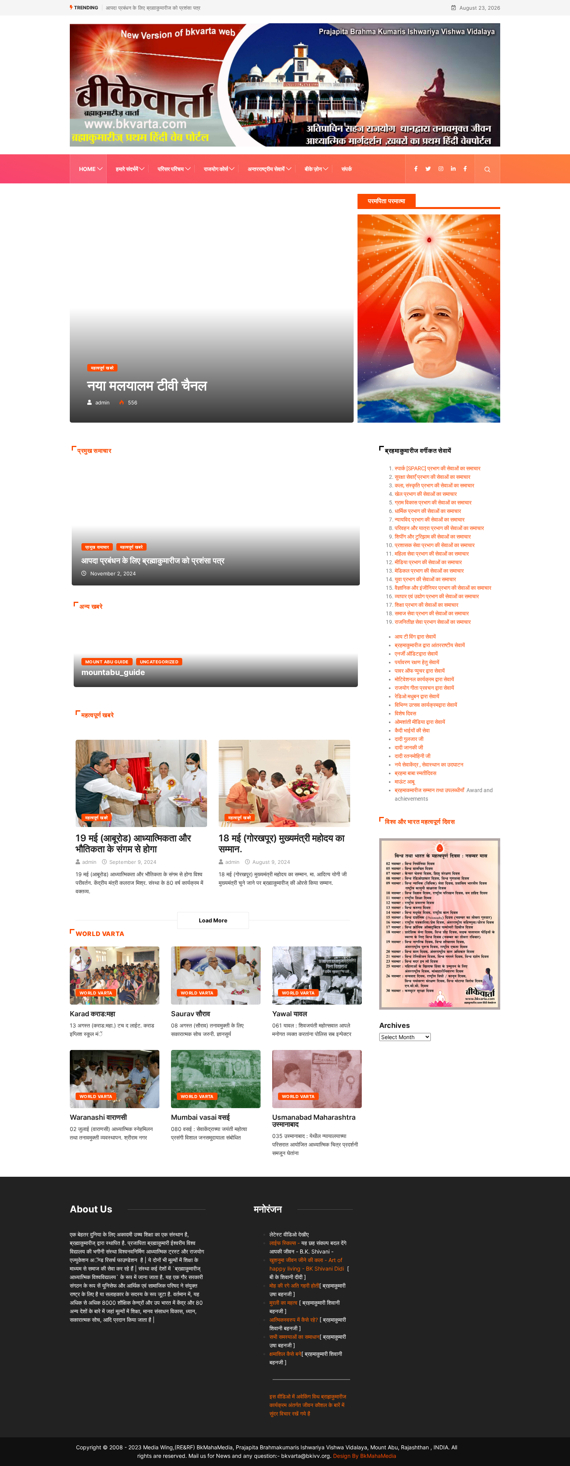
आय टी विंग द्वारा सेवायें (415, 637)
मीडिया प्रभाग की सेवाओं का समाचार (428, 562)
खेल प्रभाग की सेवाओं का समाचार (426, 494)
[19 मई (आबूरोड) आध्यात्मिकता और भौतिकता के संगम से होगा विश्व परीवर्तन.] (141, 782)
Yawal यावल (289, 1014)
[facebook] (416, 168)
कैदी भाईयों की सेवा (412, 730)
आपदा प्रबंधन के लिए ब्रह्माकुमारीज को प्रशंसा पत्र (216, 525)
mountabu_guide (134, 8)
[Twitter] (428, 168)
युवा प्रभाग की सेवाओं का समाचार (425, 579)
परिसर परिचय (171, 169)
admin (102, 402)
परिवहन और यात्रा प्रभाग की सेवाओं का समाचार (439, 528)
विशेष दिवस (405, 713)
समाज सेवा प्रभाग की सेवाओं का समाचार (432, 613)
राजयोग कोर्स (216, 169)
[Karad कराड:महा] (114, 975)
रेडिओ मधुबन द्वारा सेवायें (417, 696)
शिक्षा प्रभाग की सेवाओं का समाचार (426, 605)
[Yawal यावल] (317, 975)
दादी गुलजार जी (409, 739)
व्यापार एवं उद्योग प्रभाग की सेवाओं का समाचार (437, 596)
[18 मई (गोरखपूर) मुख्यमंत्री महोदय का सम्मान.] (284, 782)
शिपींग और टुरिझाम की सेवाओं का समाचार (433, 537)
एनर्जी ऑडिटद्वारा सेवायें (416, 654)
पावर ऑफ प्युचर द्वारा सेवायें (420, 671)
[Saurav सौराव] (216, 975)
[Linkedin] (453, 168)
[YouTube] (465, 168)
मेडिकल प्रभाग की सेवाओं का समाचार (429, 571)
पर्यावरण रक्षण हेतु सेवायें (417, 662)
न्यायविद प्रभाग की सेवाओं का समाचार (430, 519)
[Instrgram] (441, 168)
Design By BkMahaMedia (364, 1455)
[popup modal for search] (487, 168)
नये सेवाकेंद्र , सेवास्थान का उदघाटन (429, 764)
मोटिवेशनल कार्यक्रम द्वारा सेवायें (424, 679)
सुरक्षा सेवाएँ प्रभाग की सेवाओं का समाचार (432, 477)
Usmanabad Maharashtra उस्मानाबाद (314, 1120)
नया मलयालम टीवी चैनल (212, 308)
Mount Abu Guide (107, 662)
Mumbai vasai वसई (200, 1117)
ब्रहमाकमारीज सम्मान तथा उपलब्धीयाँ (429, 790)
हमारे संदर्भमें (127, 169)
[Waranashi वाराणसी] (114, 1079)
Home (87, 169)
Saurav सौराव (190, 1014)
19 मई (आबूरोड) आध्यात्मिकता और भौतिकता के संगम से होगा (133, 843)
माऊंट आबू (405, 782)
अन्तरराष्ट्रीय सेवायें (266, 169)
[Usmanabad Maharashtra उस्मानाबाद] (317, 1079)
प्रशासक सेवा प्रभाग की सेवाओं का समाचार (435, 545)
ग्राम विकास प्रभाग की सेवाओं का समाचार (433, 502)
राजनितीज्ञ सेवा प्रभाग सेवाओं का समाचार (433, 622)
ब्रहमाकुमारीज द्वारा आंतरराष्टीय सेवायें (430, 645)
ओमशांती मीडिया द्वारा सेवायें (420, 722)
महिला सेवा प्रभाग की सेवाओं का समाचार (432, 554)
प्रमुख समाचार (97, 547)
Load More (213, 920)
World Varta (95, 993)
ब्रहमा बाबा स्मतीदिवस (415, 773)
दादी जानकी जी (409, 747)
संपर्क (347, 169)
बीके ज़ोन (313, 169)
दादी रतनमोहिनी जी (412, 756)
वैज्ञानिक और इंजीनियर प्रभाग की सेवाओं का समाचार (443, 588)
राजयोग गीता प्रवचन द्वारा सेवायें (424, 688)
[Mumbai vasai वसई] (216, 1079)
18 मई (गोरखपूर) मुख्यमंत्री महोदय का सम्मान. (281, 843)
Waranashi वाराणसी (98, 1117)
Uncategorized (159, 662)
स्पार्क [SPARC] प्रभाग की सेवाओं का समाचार (437, 468)
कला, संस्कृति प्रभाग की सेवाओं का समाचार (434, 485)
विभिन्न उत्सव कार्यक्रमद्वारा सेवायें (426, 705)
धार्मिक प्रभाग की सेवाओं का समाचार (428, 511)
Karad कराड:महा (92, 1014)
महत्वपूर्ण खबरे (102, 368)
